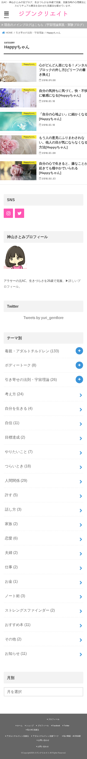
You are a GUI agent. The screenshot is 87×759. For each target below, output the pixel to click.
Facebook (56, 726)
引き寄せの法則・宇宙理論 (31, 379)
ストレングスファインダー (30, 610)
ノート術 (15, 596)
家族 (11, 524)
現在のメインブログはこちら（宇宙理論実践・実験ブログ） (45, 25)
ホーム (20, 726)
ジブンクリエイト (41, 753)
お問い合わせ (43, 740)
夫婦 (11, 552)
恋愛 (11, 538)
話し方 (13, 509)
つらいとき (18, 466)
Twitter (66, 726)
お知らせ (16, 653)
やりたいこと (18, 451)
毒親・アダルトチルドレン (32, 351)
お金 (11, 581)
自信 (12, 423)
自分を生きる (18, 408)
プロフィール (53, 719)
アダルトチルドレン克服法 (17, 736)
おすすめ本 (17, 625)
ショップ (30, 726)
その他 (13, 639)
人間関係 (16, 480)
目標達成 (15, 437)
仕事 (11, 567)
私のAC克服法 (33, 730)
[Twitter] (19, 213)
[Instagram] (8, 213)
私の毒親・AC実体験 (72, 736)
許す (11, 495)
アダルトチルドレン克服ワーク (46, 736)
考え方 (14, 394)
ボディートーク (20, 365)
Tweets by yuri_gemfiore (43, 318)
